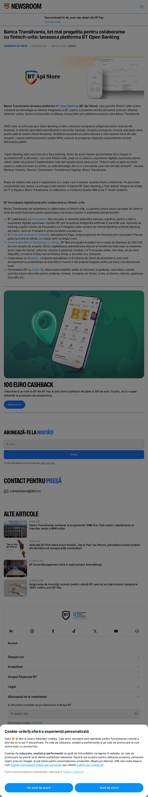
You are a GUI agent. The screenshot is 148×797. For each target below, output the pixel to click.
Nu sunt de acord (38, 787)
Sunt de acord (109, 787)
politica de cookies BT (90, 765)
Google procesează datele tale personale (36, 765)
